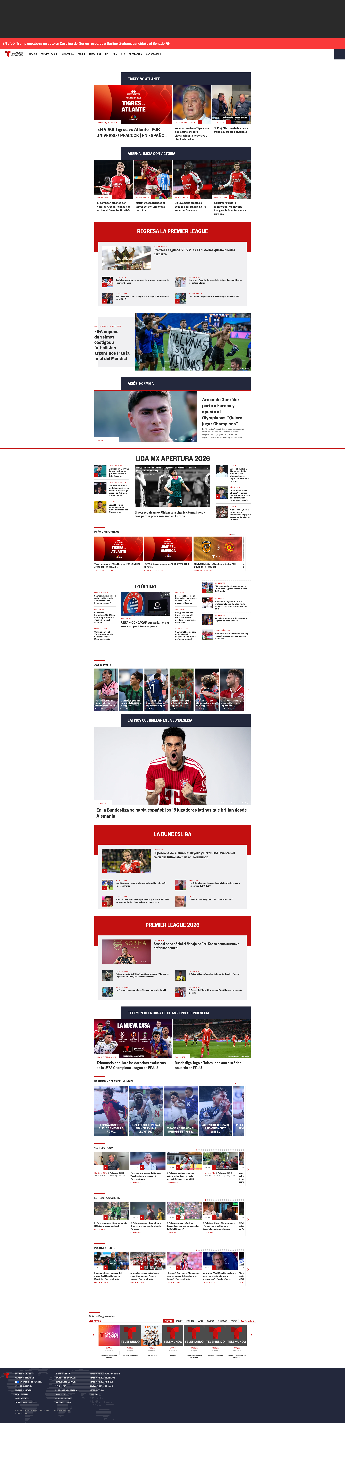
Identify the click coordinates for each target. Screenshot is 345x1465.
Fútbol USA (95, 54)
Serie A (81, 54)
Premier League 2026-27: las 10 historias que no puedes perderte (194, 252)
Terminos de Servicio (23, 1390)
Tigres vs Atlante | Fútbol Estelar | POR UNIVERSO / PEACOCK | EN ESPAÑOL (117, 565)
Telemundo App (96, 1394)
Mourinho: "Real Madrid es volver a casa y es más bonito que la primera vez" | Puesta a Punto (219, 1276)
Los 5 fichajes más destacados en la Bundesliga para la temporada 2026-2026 (214, 884)
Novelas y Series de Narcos (101, 1386)
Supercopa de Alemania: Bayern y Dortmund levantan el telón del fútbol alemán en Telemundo (194, 855)
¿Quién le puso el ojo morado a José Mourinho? (211, 899)
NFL (107, 54)
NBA (115, 54)
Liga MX (33, 54)
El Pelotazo (135, 54)
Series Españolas (97, 1390)
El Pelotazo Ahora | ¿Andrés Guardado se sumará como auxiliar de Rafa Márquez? (183, 1225)
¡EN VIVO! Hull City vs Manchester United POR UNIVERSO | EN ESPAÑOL (215, 565)
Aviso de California (23, 1386)
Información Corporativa (25, 1402)
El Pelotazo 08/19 (217, 1172)
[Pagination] (230, 534)
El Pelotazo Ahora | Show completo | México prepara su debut (110, 1224)
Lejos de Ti (60, 1394)
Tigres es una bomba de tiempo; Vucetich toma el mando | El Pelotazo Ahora (145, 1175)
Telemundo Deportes (63, 1402)
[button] (172, 486)
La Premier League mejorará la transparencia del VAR (214, 296)
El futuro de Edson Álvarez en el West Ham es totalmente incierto (215, 991)
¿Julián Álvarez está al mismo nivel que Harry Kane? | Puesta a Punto (141, 884)
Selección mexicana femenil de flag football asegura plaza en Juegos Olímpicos (231, 636)
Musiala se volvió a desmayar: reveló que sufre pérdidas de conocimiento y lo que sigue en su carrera (142, 900)
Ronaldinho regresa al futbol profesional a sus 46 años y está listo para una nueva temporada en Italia (231, 605)
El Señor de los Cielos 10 (66, 1390)
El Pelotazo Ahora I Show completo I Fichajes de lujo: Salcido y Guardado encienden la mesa (219, 1225)
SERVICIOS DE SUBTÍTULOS (65, 1378)
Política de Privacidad (24, 1378)
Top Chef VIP (60, 1386)
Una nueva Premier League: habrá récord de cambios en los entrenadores (215, 281)
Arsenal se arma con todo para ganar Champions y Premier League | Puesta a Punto (144, 1276)
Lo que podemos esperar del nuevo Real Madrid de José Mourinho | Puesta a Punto (108, 1276)
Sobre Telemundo (21, 1394)
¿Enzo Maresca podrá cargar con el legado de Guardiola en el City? (142, 297)
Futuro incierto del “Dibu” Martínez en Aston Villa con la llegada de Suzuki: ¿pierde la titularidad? (142, 975)
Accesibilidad (20, 1398)
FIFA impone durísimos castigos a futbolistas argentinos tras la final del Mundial (231, 588)
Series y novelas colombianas (102, 1378)
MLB (123, 54)
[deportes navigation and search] (339, 54)
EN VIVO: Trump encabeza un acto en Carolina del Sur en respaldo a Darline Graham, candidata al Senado (84, 43)
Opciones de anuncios (23, 1374)
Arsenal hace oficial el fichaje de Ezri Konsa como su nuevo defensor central (196, 945)
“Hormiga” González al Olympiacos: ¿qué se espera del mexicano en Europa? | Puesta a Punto (183, 1276)
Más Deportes (153, 54)
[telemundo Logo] (6, 1375)
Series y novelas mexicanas (101, 1382)
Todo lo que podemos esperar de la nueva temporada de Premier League (142, 281)
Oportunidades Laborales (65, 1382)
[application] (172, 486)
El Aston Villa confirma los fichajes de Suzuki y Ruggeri (214, 973)
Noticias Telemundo (63, 1398)
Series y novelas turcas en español (105, 1374)
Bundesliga (67, 54)
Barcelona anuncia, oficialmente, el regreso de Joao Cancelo (231, 619)
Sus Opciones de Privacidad (31, 1382)
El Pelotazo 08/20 (109, 1172)
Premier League (49, 54)
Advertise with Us (62, 1374)
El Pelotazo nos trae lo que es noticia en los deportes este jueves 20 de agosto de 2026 (180, 1175)
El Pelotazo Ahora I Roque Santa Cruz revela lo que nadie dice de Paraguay (145, 1225)
